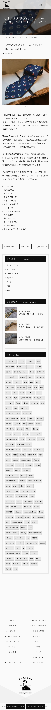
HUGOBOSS (27, 507)
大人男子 (38, 367)
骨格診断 (23, 377)
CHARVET (9, 512)
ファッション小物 (31, 543)
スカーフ (8, 398)
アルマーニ (17, 382)
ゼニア (23, 476)
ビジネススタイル (25, 398)
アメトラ (30, 486)
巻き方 (38, 559)
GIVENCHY (29, 465)
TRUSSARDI (26, 470)
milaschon (9, 538)
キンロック (9, 548)
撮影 (24, 424)
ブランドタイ (10, 429)
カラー (30, 377)
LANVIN (37, 465)
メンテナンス (27, 450)
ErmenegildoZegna (30, 512)
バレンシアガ (31, 439)
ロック (23, 418)
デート (30, 367)
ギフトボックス (11, 361)
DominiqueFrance (35, 533)
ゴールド (17, 434)
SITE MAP (38, 662)
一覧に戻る (25, 246)
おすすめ (8, 372)
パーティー (11, 282)
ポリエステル (10, 387)
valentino (18, 512)
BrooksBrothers (25, 460)
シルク (38, 382)
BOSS (7, 522)
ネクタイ (34, 553)
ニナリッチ (19, 465)
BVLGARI (34, 538)
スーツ (8, 393)
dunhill (30, 476)
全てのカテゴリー (13, 265)
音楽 (42, 403)
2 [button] (25, 106)
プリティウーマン (11, 439)
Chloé (22, 486)
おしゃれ (25, 564)
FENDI (15, 455)
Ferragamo (9, 517)
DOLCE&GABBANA (11, 481)
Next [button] (46, 83)
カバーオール (19, 538)
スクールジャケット (12, 418)
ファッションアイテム (13, 413)
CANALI (23, 527)
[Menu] (45, 4)
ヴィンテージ (21, 367)
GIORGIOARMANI (38, 517)
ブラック (31, 418)
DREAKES (19, 517)
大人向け (17, 424)
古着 (8, 286)
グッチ (22, 439)
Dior (7, 507)
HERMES (36, 507)
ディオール (9, 465)
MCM (40, 455)
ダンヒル (36, 460)
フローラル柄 (24, 408)
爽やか (30, 424)
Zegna (41, 512)
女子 (38, 361)
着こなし (35, 429)
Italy (30, 527)
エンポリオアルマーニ (13, 450)
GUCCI (19, 501)
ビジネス (10, 278)
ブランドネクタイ (21, 559)
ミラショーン (10, 543)
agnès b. (34, 522)
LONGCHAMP (32, 455)
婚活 (31, 559)
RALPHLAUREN (16, 507)
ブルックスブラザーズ (28, 491)
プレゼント (9, 559)
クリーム (25, 434)
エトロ (18, 548)
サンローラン (10, 444)
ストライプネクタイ (12, 527)
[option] (25, 82)
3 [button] (27, 106)
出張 (41, 387)
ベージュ (8, 434)
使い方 (8, 564)
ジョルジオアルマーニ (24, 444)
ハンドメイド (38, 450)
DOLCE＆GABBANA (12, 533)
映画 (8, 290)
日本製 (32, 372)
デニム (18, 403)
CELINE (8, 460)
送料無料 (34, 564)
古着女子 (25, 403)
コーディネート (12, 273)
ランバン (30, 548)
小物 (15, 569)
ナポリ (8, 455)
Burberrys (23, 533)
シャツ (22, 393)
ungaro (15, 486)
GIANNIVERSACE (17, 522)
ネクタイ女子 (10, 367)
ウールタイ (9, 496)
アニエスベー (10, 501)
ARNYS (8, 486)
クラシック (40, 372)
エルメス (8, 424)
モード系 (40, 418)
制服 (15, 408)
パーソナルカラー (11, 377)
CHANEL (22, 455)
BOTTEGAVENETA (21, 496)
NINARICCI (9, 470)
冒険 (35, 387)
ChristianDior (28, 501)
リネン (15, 393)
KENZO (17, 470)
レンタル (25, 553)
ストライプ (30, 361)
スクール (8, 408)
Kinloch (42, 543)
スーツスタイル (39, 398)
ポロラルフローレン (12, 476)
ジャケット (30, 393)
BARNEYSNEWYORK (34, 481)
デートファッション (20, 372)
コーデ (39, 393)
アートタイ (34, 403)
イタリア (8, 382)
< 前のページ (9, 246)
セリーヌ (41, 439)
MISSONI (22, 481)
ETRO (27, 522)
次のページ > (42, 246)
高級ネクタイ (21, 387)
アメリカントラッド (12, 491)
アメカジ (38, 424)
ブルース (20, 429)
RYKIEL (32, 496)
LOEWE (15, 460)
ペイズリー (38, 501)
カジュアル (16, 564)
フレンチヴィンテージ (13, 553)
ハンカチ (20, 543)
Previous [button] (4, 83)
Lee (28, 538)
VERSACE (27, 517)
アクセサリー (27, 413)
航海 (29, 387)
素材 (31, 382)
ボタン (28, 429)
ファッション (11, 269)
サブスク (8, 569)
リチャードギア (36, 434)
